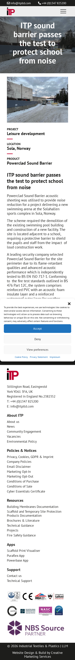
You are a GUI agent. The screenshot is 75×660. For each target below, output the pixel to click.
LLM (65, 646)
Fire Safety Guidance (21, 535)
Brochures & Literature (23, 520)
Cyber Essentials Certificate (26, 491)
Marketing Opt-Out (20, 476)
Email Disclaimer (19, 466)
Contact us (14, 575)
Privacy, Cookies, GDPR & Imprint (30, 457)
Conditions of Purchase (23, 481)
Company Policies (19, 461)
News (11, 426)
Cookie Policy (21, 357)
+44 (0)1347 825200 (54, 3)
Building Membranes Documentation (32, 506)
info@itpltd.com (21, 3)
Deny (37, 339)
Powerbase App (17, 560)
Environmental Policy (22, 441)
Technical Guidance (20, 525)
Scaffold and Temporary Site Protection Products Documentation (34, 513)
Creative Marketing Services (43, 654)
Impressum (55, 357)
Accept (37, 328)
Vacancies (14, 436)
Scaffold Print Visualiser (23, 550)
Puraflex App (15, 555)
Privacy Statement (39, 357)
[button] (69, 303)
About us (13, 421)
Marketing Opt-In (19, 471)
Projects (12, 530)
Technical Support (19, 580)
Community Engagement (24, 431)
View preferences (37, 349)
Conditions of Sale (19, 486)
